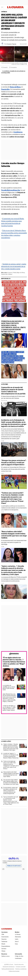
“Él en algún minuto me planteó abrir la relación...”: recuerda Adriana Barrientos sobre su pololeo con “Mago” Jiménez (14, 662)
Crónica (4, 12)
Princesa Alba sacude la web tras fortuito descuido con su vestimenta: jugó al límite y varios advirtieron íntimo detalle (13, 326)
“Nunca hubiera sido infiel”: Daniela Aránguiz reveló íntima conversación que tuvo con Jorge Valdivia (14, 535)
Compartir (5, 67)
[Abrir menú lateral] (2, 7)
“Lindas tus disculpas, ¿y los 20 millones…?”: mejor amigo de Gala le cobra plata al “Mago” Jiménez (9, 708)
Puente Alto (4, 274)
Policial (14, 272)
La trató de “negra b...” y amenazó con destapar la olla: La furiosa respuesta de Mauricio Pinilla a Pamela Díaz (11, 756)
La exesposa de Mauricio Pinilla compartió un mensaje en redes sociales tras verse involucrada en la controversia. (14, 579)
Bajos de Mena (21, 272)
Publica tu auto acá (14, 866)
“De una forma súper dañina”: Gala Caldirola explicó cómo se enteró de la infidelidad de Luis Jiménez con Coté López (11, 782)
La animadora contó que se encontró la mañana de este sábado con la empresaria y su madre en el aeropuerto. (13, 508)
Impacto (10, 272)
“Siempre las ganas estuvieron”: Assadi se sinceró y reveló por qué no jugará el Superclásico (13, 462)
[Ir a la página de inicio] (15, 7)
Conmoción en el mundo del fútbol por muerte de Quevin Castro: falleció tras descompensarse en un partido (13, 390)
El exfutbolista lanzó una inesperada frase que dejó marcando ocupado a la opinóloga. (13, 542)
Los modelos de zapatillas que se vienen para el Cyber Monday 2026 (9, 688)
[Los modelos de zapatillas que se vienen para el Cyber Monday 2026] (21, 687)
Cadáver (10, 274)
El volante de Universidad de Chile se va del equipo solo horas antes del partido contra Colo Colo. (13, 469)
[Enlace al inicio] (14, 654)
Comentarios (13, 67)
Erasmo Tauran (11, 44)
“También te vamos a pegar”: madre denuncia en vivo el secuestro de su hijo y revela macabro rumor (13, 266)
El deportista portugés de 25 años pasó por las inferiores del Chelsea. (13, 397)
